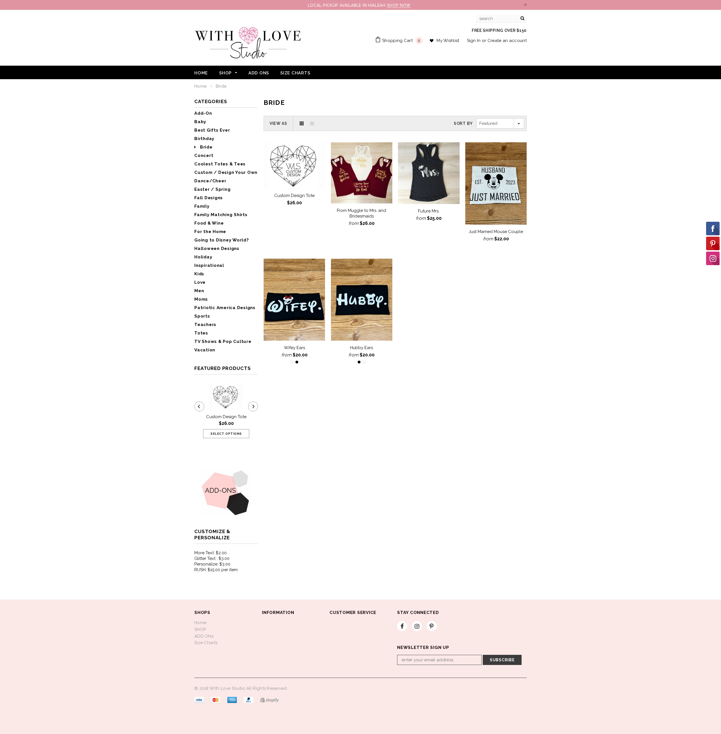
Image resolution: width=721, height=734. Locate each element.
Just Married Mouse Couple (496, 231)
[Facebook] (402, 626)
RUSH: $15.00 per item (216, 569)
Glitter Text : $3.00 (212, 558)
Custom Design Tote (226, 416)
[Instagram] (417, 626)
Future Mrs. (428, 211)
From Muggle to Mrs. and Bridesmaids (361, 213)
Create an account (507, 40)
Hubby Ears (361, 347)
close (525, 4)
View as (278, 123)
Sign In (474, 40)
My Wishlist (448, 40)
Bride (221, 86)
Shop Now (399, 5)
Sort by (463, 123)
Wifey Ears (294, 347)
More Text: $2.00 (210, 552)
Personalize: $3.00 (212, 564)
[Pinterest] (432, 626)
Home (200, 86)
